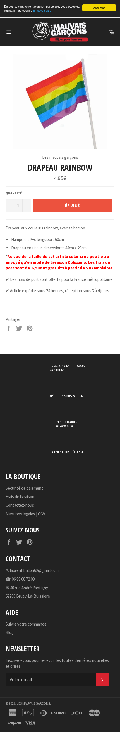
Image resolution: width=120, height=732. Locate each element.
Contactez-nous (20, 505)
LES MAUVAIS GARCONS (33, 703)
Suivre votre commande (26, 624)
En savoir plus (42, 10)
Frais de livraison (20, 496)
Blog (10, 632)
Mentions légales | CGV (25, 514)
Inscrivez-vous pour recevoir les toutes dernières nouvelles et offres (57, 663)
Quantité (14, 193)
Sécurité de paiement (24, 488)
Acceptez (99, 8)
